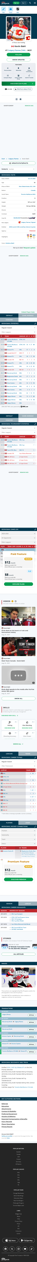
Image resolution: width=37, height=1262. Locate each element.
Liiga (18, 1182)
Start (3, 159)
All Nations (18, 1164)
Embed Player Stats (28, 312)
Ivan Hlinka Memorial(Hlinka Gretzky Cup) (15, 783)
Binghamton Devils (12, 376)
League (28, 904)
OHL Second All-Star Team (18, 927)
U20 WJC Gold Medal (17, 929)
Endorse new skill (9, 715)
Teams (27, 754)
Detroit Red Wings (18, 1196)
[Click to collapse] (35, 323)
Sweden (18, 1152)
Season (9, 904)
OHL (20, 350)
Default (9, 315)
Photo (18, 1224)
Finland (18, 1159)
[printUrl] (20, 99)
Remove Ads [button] (29, 105)
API (18, 1226)
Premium (32, 231)
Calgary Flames (14, 50)
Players (9, 823)
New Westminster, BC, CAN (27, 186)
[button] (18, 54)
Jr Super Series (23, 457)
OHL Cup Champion (17, 914)
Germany (18, 1161)
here (8, 1138)
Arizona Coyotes (6, 1036)
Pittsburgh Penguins (18, 1203)
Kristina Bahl (10, 243)
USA (18, 1157)
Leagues (9, 754)
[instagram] (16, 99)
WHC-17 (21, 353)
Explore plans (18, 584)
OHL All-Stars (11, 457)
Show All (18, 698)
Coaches (9, 320)
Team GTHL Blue (11, 450)
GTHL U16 (22, 344)
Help (18, 1219)
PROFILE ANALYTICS (24, 89)
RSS (18, 1228)
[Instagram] (18, 1248)
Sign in (24, 3)
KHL (18, 1175)
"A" (16, 463)
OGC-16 (21, 450)
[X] (12, 1248)
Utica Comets (11, 383)
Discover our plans (18, 84)
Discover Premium (18, 879)
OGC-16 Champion (16, 919)
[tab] (9, 315)
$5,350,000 (17, 218)
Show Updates (18, 60)
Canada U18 (10, 360)
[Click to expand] (35, 826)
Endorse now (10, 728)
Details (31, 1015)
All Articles (19, 954)
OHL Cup (21, 440)
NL (18, 1185)
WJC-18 (21, 360)
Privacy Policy (18, 1221)
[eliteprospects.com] (5, 3)
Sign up (16, 3)
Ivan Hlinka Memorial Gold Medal (20, 924)
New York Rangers (18, 1200)
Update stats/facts (20, 163)
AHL (20, 376)
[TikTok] (31, 1248)
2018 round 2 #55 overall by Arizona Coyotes (22, 227)
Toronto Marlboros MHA (28, 194)
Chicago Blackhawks (18, 1193)
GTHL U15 (22, 339)
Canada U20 (10, 370)
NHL (24, 50)
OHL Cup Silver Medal (17, 921)
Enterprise (18, 1231)
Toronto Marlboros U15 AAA (12, 340)
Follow (18, 54)
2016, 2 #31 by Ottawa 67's (16, 1067)
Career (18, 1233)
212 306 (9, 89)
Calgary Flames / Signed (28, 222)
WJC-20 (21, 370)
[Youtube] (25, 1248)
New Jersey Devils (12, 373)
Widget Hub (18, 1214)
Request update (29, 248)
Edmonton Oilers (18, 1198)
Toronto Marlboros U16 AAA (12, 345)
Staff (28, 823)
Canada (33, 190)
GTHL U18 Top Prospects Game (20, 917)
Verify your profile (7, 1136)
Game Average (27, 315)
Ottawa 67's (10, 350)
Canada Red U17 (11, 353)
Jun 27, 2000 (31, 178)
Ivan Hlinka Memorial (25, 453)
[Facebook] (5, 1248)
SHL (18, 1177)
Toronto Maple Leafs (18, 1205)
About (18, 1216)
